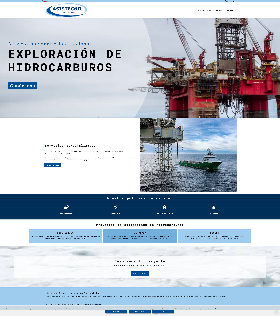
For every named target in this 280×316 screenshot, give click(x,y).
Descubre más (52, 165)
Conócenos (22, 85)
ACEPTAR (163, 312)
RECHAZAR (139, 312)
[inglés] (47, 1)
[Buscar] (43, 1)
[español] (45, 1)
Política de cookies (222, 309)
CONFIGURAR (116, 312)
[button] (140, 273)
